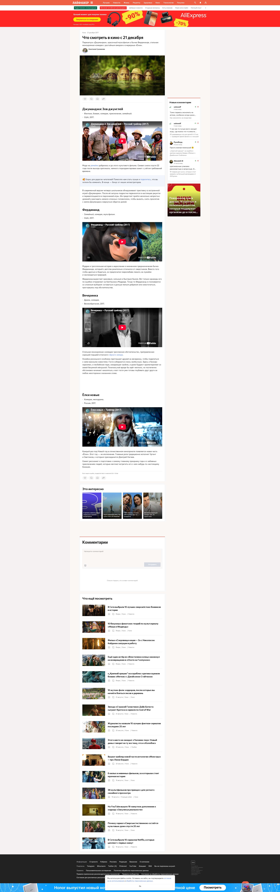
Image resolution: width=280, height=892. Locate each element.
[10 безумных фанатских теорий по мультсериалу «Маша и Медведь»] (122, 627)
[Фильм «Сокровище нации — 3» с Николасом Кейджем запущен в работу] (122, 643)
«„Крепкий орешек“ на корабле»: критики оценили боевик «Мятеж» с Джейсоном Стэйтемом (182, 153)
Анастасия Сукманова (96, 49)
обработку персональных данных (139, 881)
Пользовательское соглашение (98, 870)
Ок (140, 886)
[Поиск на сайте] (195, 2)
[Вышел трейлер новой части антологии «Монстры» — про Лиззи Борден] (122, 760)
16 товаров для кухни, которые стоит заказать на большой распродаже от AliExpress (183, 174)
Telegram (90, 866)
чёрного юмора (116, 355)
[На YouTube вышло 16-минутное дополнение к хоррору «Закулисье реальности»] (122, 810)
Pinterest (123, 866)
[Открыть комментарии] (113, 614)
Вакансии (133, 862)
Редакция (123, 862)
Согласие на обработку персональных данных (159, 874)
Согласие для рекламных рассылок (91, 877)
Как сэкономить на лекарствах (181, 118)
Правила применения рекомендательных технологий (98, 874)
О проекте (93, 862)
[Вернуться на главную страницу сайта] (81, 2)
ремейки (94, 165)
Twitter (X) (112, 866)
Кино (124, 614)
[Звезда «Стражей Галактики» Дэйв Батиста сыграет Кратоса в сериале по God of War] (122, 710)
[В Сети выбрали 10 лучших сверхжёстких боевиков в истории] (122, 610)
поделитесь (145, 179)
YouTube (132, 866)
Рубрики (103, 862)
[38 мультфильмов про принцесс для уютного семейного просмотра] (122, 793)
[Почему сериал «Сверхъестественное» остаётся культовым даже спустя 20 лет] (122, 826)
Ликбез (134, 747)
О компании (144, 862)
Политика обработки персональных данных (131, 870)
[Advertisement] (122, 381)
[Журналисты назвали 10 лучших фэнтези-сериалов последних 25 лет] (122, 726)
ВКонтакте (101, 866)
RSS (150, 866)
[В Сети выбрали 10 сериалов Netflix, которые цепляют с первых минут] (122, 843)
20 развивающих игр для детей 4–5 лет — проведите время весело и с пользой (184, 135)
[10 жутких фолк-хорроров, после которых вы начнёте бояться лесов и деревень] (122, 693)
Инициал (142, 866)
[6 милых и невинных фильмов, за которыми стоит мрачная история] (122, 776)
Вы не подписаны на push (164, 866)
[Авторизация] (205, 2)
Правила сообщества (130, 874)
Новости (131, 614)
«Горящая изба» (126, 797)
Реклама (113, 862)
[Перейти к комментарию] (184, 112)
